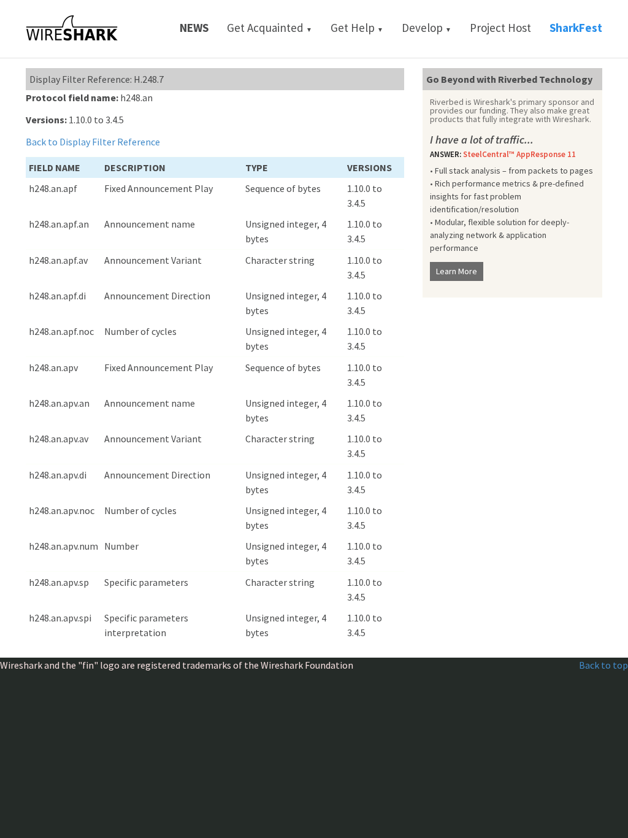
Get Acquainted (269, 27)
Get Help (357, 27)
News (194, 27)
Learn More (456, 271)
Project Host (500, 27)
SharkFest (576, 27)
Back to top (603, 665)
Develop (426, 27)
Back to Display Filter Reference (93, 142)
